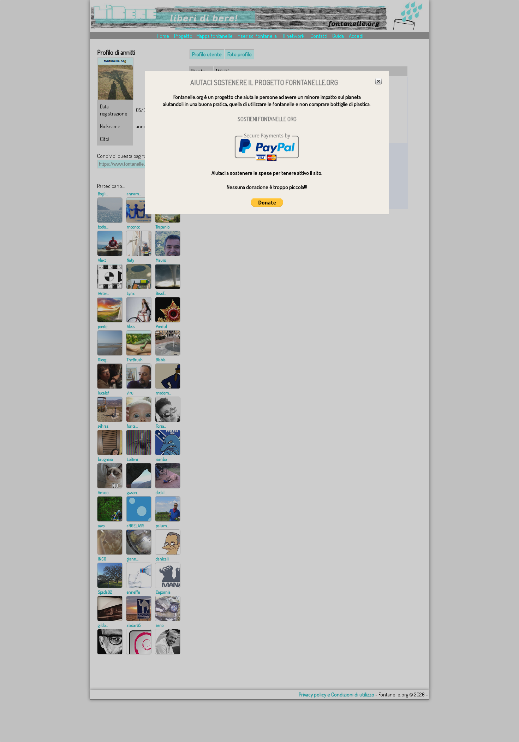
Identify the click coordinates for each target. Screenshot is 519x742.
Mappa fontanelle (214, 35)
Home (163, 35)
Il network (293, 35)
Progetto (183, 35)
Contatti (318, 35)
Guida (338, 35)
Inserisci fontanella (257, 35)
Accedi (356, 35)
